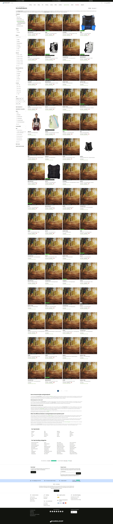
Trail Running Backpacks (21, 21)
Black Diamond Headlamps (61, 451)
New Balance (72, 432)
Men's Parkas (33, 447)
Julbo (70, 431)
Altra (45, 431)
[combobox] (21, 37)
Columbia (58, 432)
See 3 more (17, 65)
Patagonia (32, 431)
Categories (18, 14)
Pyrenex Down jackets (60, 447)
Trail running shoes (47, 447)
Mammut (58, 436)
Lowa (32, 436)
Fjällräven (58, 431)
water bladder (42, 408)
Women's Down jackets (34, 442)
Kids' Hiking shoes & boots (48, 451)
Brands (17, 35)
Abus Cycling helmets (73, 452)
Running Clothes (19, 18)
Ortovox (32, 432)
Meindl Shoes (59, 452)
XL (24, 101)
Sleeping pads (33, 451)
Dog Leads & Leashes (73, 447)
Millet (45, 432)
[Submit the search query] (101, 3)
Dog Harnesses (72, 446)
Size (16, 96)
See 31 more (18, 50)
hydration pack (50, 415)
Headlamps (33, 452)
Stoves (45, 442)
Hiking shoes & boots (47, 446)
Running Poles (19, 24)
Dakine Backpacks (60, 453)
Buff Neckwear (72, 451)
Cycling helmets (46, 452)
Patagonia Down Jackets (73, 453)
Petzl (70, 436)
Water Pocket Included (20, 146)
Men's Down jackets (34, 446)
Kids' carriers (46, 453)
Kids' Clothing (59, 442)
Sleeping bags (33, 453)
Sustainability (18, 126)
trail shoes (51, 396)
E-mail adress (63, 471)
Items (17, 111)
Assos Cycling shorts (73, 442)
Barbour (45, 436)
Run (16, 15)
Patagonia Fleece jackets (61, 446)
